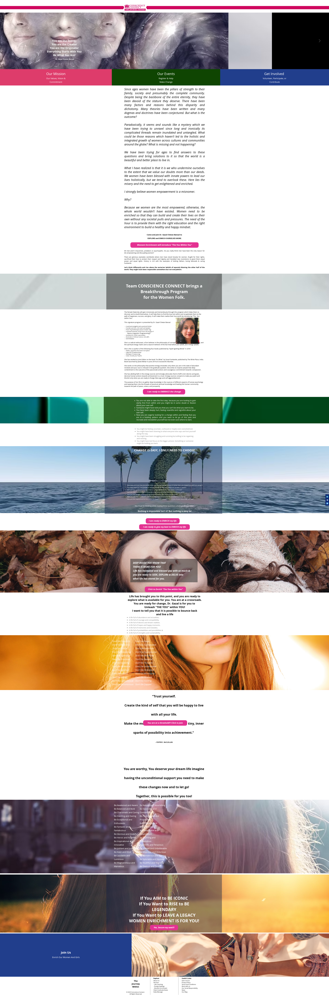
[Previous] (9, 40)
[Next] (319, 40)
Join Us (66, 952)
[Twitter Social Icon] (327, 503)
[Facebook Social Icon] (327, 500)
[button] (56, 73)
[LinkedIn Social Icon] (327, 497)
